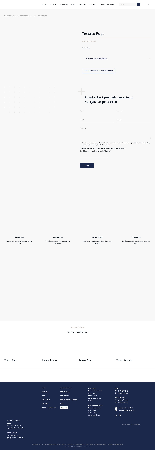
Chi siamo (53, 4)
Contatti (93, 4)
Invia (87, 165)
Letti (62, 404)
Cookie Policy (136, 424)
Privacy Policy (126, 424)
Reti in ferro (64, 396)
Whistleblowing (66, 388)
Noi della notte (9, 15)
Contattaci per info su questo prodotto (98, 70)
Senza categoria (26, 15)
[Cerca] (138, 4)
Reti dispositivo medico (68, 400)
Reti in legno (65, 392)
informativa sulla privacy (106, 143)
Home (44, 4)
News (73, 4)
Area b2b (64, 408)
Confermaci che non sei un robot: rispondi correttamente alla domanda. (102, 148)
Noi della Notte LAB (107, 4)
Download (82, 4)
